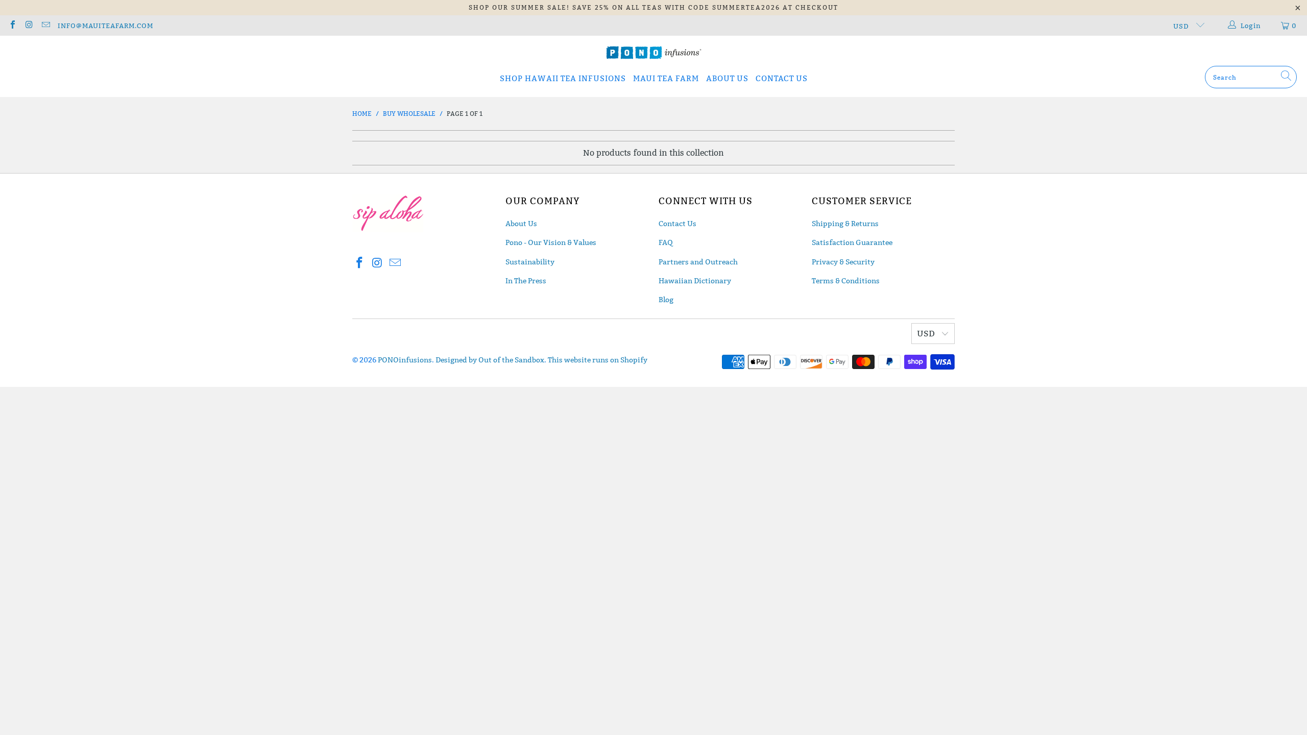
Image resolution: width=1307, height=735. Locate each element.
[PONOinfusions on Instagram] (28, 25)
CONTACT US (782, 78)
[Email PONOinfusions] (45, 25)
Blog (666, 299)
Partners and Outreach (698, 261)
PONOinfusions (405, 359)
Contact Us (677, 223)
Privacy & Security (843, 261)
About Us (521, 223)
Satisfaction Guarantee (852, 242)
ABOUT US (727, 78)
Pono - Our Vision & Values (550, 242)
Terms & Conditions (846, 280)
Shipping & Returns (845, 223)
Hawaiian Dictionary (695, 280)
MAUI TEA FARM (666, 78)
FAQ (666, 242)
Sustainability (529, 261)
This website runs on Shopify (597, 359)
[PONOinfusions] (653, 53)
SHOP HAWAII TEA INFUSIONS (563, 78)
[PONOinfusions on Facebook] (12, 25)
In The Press (525, 280)
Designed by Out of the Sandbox (489, 359)
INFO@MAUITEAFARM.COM (105, 25)
